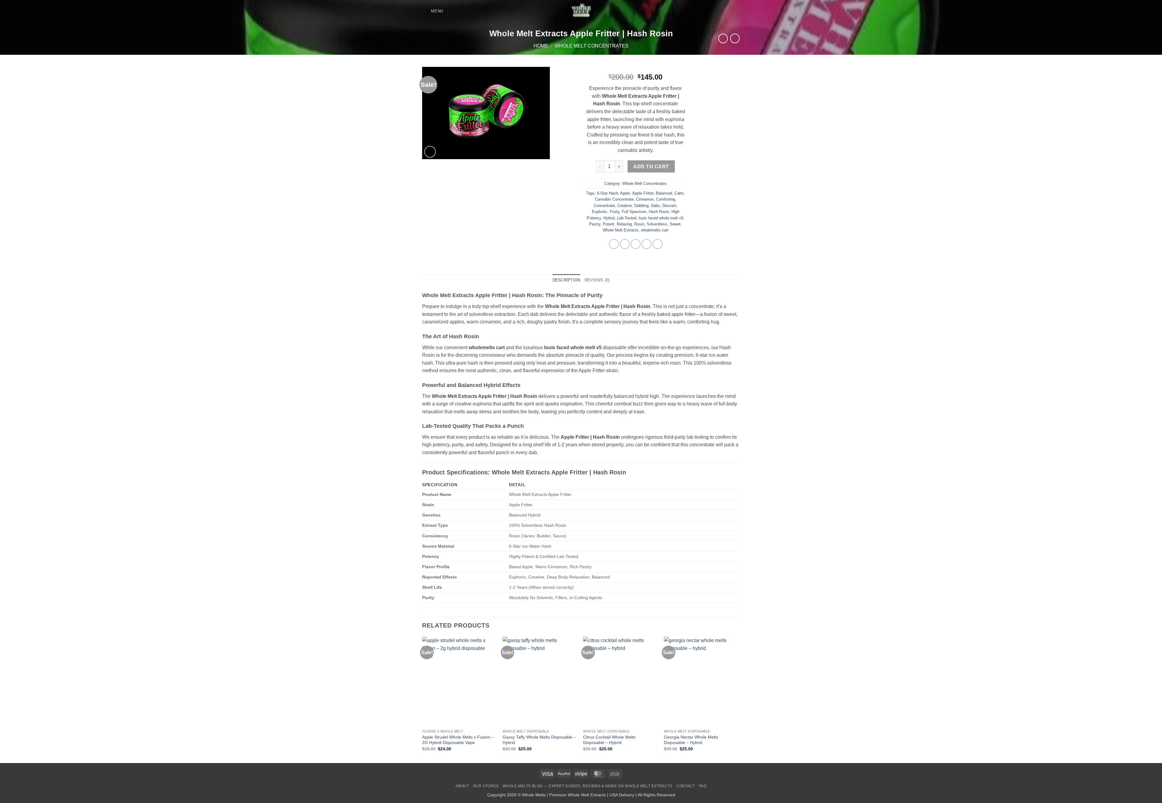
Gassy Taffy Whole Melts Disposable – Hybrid (539, 740)
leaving (549, 411)
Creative (624, 205)
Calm (679, 193)
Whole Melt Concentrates (592, 45)
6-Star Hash (607, 193)
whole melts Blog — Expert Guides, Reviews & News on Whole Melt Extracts (587, 786)
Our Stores (486, 786)
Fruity (614, 211)
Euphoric (599, 211)
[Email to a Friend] (636, 244)
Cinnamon (645, 199)
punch (502, 452)
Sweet (675, 224)
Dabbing (641, 205)
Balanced (664, 193)
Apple (625, 193)
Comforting (665, 199)
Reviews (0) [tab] (597, 280)
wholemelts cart (654, 230)
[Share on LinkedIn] (658, 244)
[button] (432, 11)
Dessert (669, 205)
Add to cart (651, 166)
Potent (608, 224)
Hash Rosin (659, 211)
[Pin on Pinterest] (647, 244)
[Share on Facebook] (614, 244)
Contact (685, 786)
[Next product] (723, 38)
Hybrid (609, 218)
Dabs (655, 205)
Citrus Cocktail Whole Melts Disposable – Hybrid (609, 740)
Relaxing (624, 224)
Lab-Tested (626, 218)
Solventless (657, 224)
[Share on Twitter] (625, 244)
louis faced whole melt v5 (661, 218)
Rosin (639, 224)
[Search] (454, 11)
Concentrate (604, 205)
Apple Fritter (642, 193)
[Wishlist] (707, 11)
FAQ (703, 786)
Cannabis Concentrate (614, 199)
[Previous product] (735, 38)
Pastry (594, 224)
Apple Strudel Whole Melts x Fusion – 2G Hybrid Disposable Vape (458, 740)
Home (540, 45)
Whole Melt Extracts (620, 230)
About (462, 786)
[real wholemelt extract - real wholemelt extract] (581, 11)
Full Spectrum (634, 211)
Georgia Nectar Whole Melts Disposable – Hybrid (691, 740)
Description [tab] (566, 280)
